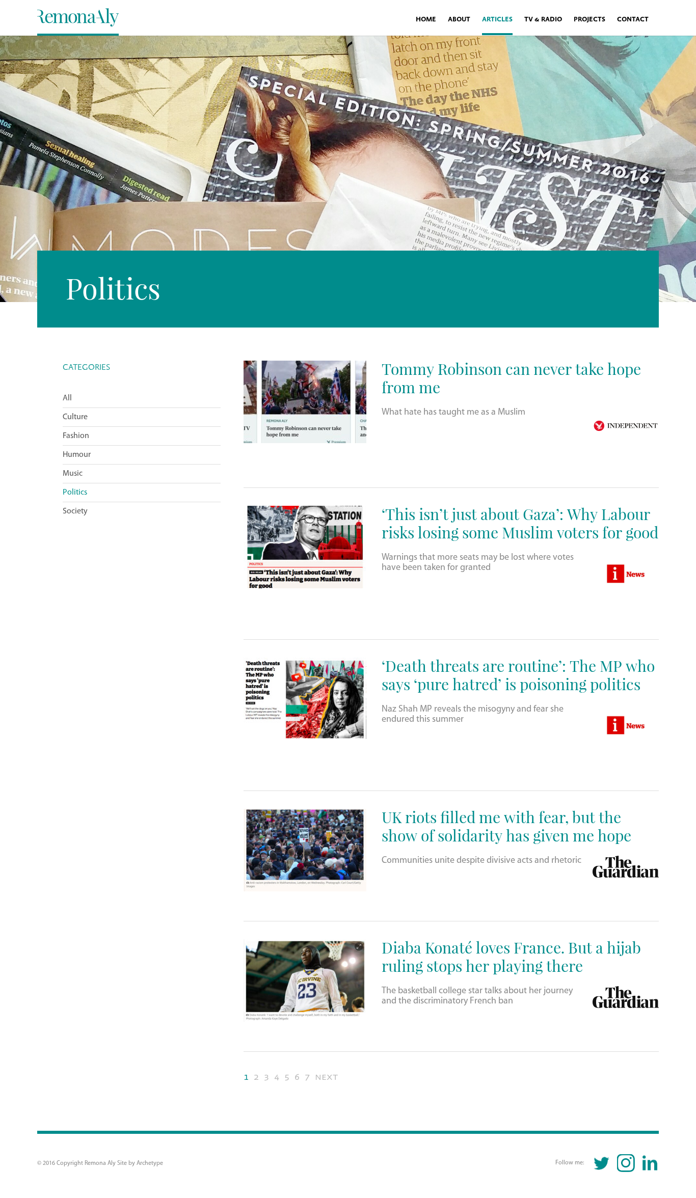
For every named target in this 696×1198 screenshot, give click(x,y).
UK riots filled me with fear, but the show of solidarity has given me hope (506, 826)
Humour (77, 455)
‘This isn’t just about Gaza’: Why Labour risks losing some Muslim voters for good (520, 523)
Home (426, 19)
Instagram (626, 1163)
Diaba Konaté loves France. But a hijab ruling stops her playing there (511, 956)
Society (75, 511)
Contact (633, 19)
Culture (75, 417)
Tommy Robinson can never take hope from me (511, 378)
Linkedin (650, 1163)
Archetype (150, 1163)
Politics (75, 492)
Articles (497, 19)
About (459, 19)
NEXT (326, 1077)
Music (73, 474)
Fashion (76, 436)
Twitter (602, 1163)
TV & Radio (543, 19)
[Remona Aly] (78, 17)
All (67, 398)
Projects (589, 19)
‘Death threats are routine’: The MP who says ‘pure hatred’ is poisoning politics (518, 675)
